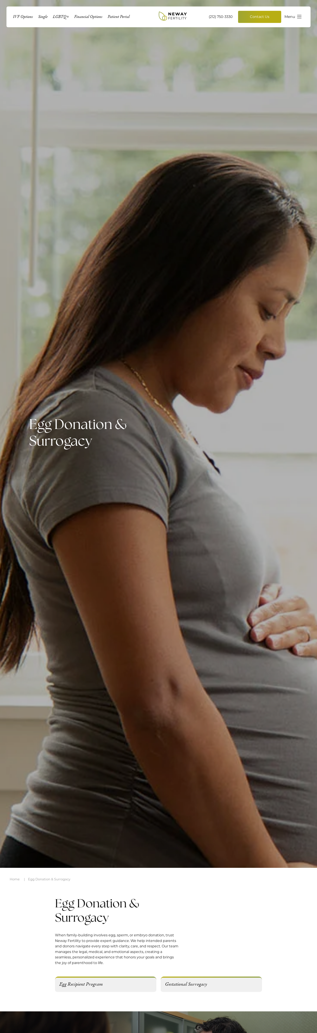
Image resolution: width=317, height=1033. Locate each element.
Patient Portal (119, 17)
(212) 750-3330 (221, 17)
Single (43, 17)
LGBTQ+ (61, 17)
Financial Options (88, 17)
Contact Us (259, 17)
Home (15, 879)
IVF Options (23, 17)
